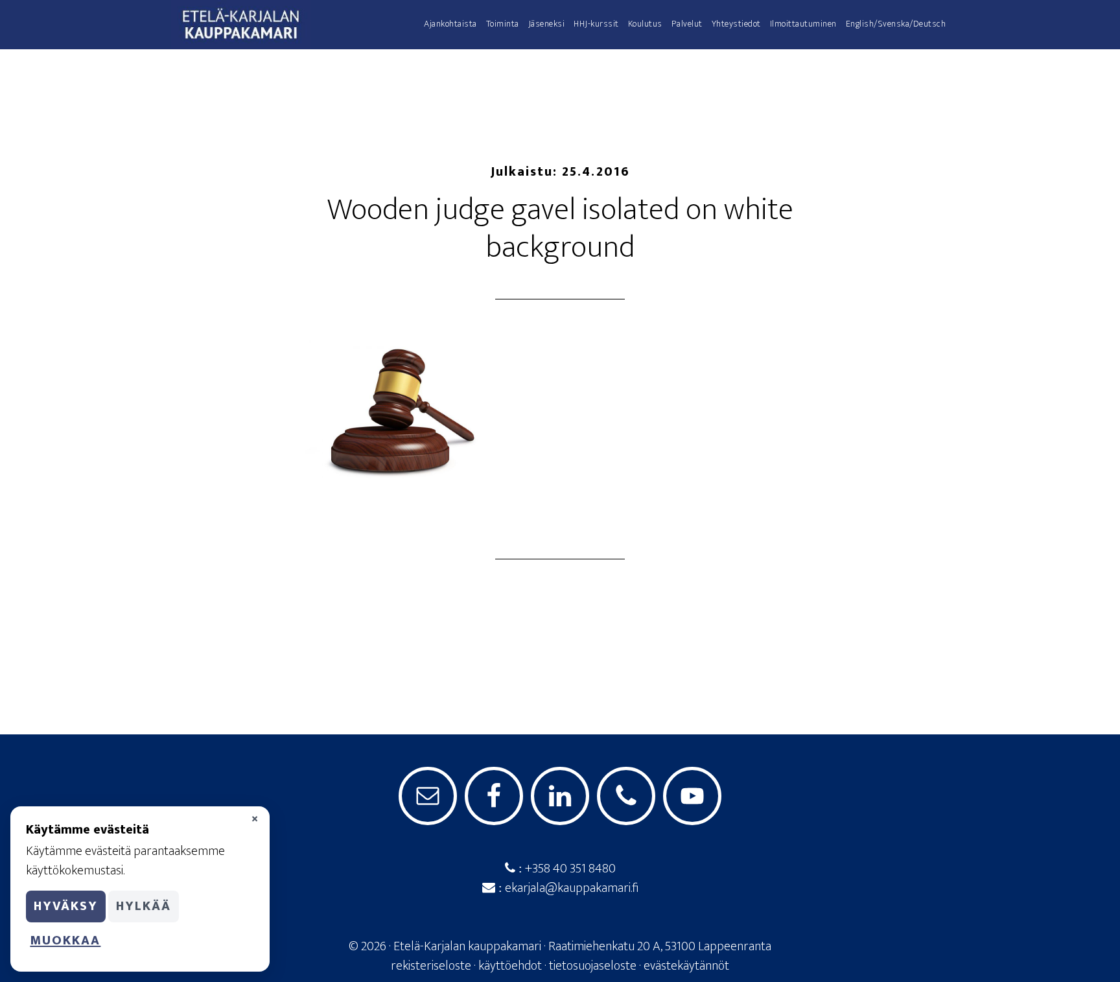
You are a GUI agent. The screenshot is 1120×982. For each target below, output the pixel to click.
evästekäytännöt (686, 966)
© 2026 (367, 946)
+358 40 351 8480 (569, 869)
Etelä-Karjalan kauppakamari (287, 24)
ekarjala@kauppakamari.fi (570, 888)
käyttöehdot (510, 966)
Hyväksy (66, 906)
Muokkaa (65, 940)
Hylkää (143, 906)
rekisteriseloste (431, 966)
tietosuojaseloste (592, 966)
